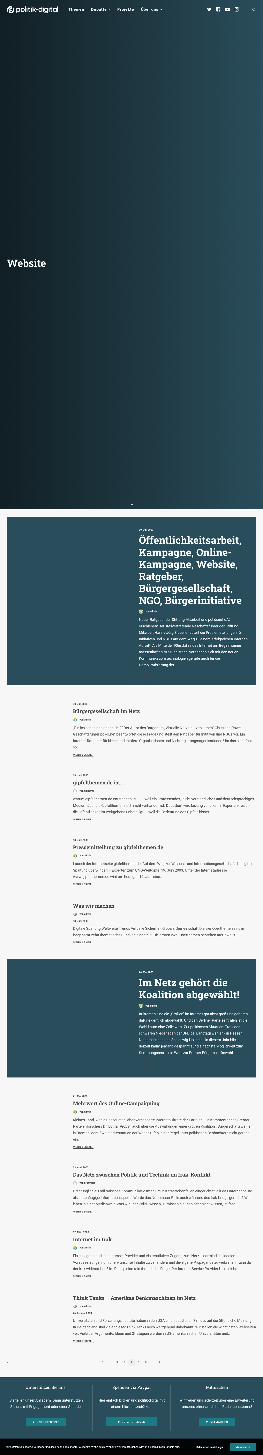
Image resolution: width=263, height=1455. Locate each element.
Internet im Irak (92, 1239)
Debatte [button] (99, 9)
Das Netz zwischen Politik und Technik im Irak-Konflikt (142, 1174)
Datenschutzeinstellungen (210, 1447)
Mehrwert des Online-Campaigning (116, 1103)
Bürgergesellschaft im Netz (106, 711)
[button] (254, 9)
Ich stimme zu (242, 1447)
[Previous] (12, 1364)
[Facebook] (220, 9)
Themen (76, 9)
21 (160, 1362)
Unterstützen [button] (48, 1422)
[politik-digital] (32, 9)
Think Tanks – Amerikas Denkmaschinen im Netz (134, 1297)
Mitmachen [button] (219, 1422)
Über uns (149, 9)
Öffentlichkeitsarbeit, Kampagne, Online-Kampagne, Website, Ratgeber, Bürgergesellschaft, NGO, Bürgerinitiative (190, 570)
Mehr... (144, 672)
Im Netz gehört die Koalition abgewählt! (189, 988)
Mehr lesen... (83, 754)
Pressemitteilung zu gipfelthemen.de (118, 847)
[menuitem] (76, 9)
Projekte (125, 9)
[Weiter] (250, 1364)
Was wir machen (93, 905)
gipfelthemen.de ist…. (99, 782)
